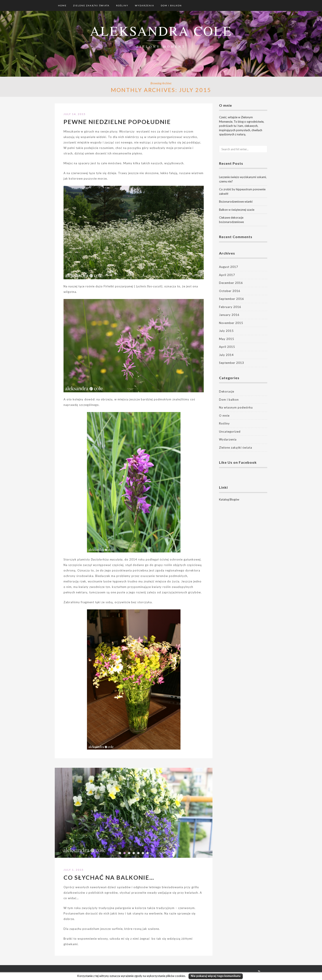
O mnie (224, 415)
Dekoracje (226, 391)
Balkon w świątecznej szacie (236, 209)
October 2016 (229, 291)
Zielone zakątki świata (91, 5)
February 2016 (230, 307)
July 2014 (226, 355)
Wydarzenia (144, 5)
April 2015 (227, 346)
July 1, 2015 (74, 869)
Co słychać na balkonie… (109, 877)
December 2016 (231, 283)
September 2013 (231, 362)
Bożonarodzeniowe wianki (236, 201)
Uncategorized (230, 431)
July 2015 (226, 331)
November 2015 (231, 323)
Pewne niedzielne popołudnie (117, 121)
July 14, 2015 (75, 114)
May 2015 (226, 339)
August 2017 (228, 267)
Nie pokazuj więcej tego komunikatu (216, 976)
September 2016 (231, 299)
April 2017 (227, 275)
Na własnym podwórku (236, 407)
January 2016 (229, 315)
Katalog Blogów (229, 499)
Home (62, 5)
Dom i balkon (171, 5)
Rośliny (122, 5)
